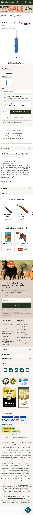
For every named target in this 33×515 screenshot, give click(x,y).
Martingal (5, 339)
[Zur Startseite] (10, 2)
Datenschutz (16, 500)
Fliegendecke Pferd (7, 324)
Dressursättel (6, 336)
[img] (30, 3)
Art (6, 88)
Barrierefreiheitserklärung (8, 502)
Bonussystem (9, 73)
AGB (3, 500)
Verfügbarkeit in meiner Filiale (12, 122)
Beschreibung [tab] (5, 148)
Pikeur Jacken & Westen (23, 335)
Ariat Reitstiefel (21, 332)
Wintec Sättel (20, 340)
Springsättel (5, 344)
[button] (2, 2)
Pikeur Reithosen (21, 329)
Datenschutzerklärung (7, 313)
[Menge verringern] (3, 112)
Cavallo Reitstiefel (21, 324)
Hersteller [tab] (4, 193)
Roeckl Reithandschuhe (23, 337)
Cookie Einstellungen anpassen (23, 502)
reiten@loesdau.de (22, 437)
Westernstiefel (6, 334)
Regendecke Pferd (7, 331)
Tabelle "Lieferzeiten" (16, 493)
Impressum (8, 500)
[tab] (16, 57)
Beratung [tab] (4, 188)
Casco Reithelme (21, 327)
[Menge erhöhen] (8, 112)
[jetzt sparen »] (16, 12)
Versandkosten (20, 69)
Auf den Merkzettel (18, 117)
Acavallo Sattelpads (22, 343)
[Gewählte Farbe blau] (6, 85)
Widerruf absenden (25, 500)
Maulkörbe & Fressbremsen (6, 327)
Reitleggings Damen (8, 342)
